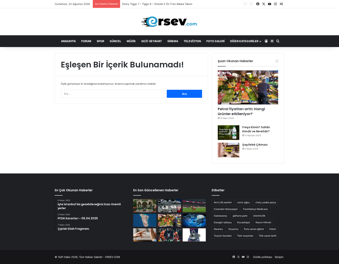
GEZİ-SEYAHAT (151, 41)
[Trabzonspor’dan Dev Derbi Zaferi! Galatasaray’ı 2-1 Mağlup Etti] (194, 205)
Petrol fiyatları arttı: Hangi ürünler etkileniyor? (241, 111)
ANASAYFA (68, 41)
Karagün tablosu (223, 222)
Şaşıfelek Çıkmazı (255, 145)
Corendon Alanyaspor (226, 209)
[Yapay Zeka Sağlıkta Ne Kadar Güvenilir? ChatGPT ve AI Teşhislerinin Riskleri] (194, 220)
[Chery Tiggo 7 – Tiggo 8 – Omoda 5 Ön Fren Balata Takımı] (169, 205)
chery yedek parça (265, 202)
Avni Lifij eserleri (223, 202)
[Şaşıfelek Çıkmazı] (228, 150)
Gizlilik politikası (262, 257)
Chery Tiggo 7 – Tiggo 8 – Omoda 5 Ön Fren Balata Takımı (157, 3)
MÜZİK (131, 41)
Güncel (115, 41)
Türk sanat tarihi (267, 235)
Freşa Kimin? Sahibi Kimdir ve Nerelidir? (256, 129)
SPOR (100, 41)
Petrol (272, 229)
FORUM (86, 41)
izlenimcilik (259, 215)
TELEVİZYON (192, 41)
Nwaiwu (218, 229)
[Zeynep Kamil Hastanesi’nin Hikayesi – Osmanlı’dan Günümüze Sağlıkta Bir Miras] (144, 205)
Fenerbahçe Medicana (255, 209)
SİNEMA (172, 41)
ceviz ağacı (243, 202)
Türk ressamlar (245, 235)
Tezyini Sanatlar (223, 235)
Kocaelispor (243, 222)
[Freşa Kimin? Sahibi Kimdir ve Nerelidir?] (228, 132)
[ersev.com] (169, 21)
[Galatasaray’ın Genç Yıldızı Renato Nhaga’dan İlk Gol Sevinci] (169, 234)
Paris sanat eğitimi (254, 229)
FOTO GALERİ (215, 41)
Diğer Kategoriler (244, 41)
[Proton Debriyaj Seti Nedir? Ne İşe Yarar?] (194, 234)
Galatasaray (220, 215)
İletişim (279, 257)
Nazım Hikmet (263, 222)
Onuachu (233, 229)
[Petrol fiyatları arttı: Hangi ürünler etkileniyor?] (248, 87)
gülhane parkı (240, 215)
